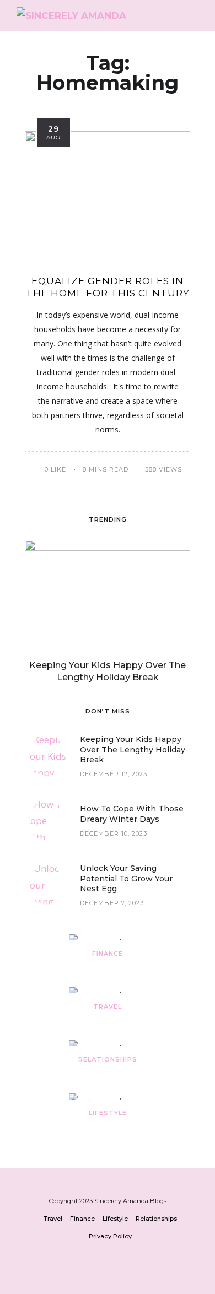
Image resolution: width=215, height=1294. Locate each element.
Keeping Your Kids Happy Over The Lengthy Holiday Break (132, 749)
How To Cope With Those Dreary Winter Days (132, 814)
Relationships (107, 1059)
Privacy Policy (110, 1236)
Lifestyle (108, 1113)
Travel (107, 1006)
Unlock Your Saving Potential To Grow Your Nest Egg (126, 878)
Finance (107, 953)
